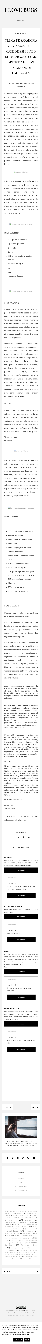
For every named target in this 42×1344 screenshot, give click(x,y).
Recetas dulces (21, 1190)
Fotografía (8, 1222)
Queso (22, 1243)
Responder (21, 870)
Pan (21, 1182)
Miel (35, 1233)
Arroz (17, 1211)
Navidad (17, 1235)
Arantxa (8, 857)
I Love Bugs (21, 9)
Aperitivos (8, 1211)
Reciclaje (14, 1248)
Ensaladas (28, 1220)
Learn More (18, 1339)
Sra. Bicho (11, 883)
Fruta (7, 1224)
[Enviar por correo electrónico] (29, 837)
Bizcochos (10, 81)
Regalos (23, 1248)
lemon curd (17, 1258)
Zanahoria (21, 86)
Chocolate (29, 1213)
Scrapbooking (9, 1252)
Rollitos (22, 1250)
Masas (7, 1233)
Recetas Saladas (17, 83)
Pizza (6, 1243)
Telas (28, 1254)
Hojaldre (8, 1226)
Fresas (31, 1222)
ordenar (25, 1258)
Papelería (21, 1240)
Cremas (17, 81)
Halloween (25, 81)
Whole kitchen (18, 799)
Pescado (31, 1240)
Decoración (29, 1217)
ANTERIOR (35, 1107)
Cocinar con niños (20, 1215)
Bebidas (21, 1178)
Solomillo (26, 1252)
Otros (34, 1238)
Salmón (32, 1250)
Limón (20, 1228)
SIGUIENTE (7, 1107)
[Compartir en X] (18, 837)
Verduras (32, 83)
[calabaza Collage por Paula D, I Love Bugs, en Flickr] (21, 451)
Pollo (14, 1243)
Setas (18, 1252)
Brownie (19, 1213)
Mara (6, 951)
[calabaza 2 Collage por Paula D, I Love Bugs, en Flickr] (21, 172)
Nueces (24, 1238)
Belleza (32, 1211)
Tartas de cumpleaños (15, 1254)
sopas (25, 83)
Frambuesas (20, 1222)
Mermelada (27, 1233)
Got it (27, 1339)
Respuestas (12, 877)
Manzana (30, 1231)
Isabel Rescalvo (11, 1008)
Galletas (18, 1224)
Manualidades (11, 1231)
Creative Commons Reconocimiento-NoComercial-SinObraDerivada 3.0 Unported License (22, 1313)
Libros (26, 1226)
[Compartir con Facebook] (12, 837)
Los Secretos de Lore (13, 906)
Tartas (35, 1252)
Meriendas (15, 1233)
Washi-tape (29, 1256)
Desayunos (10, 1220)
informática (8, 1258)
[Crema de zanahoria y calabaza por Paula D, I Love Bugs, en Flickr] (21, 224)
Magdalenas (30, 1228)
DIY (17, 1217)
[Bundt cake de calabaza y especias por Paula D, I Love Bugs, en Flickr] (21, 508)
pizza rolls (34, 1258)
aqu (31, 467)
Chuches (7, 1215)
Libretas (17, 1226)
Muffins (9, 1235)
